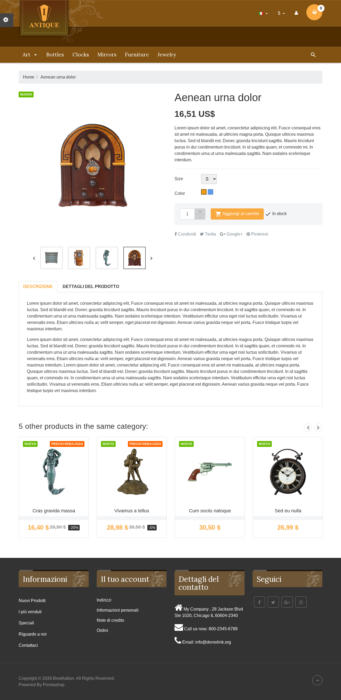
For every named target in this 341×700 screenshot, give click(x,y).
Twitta (210, 234)
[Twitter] (273, 602)
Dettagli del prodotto (91, 286)
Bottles (55, 54)
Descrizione (38, 286)
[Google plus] (287, 602)
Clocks (80, 54)
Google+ (234, 234)
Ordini (102, 630)
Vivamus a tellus (131, 510)
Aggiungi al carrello (237, 214)
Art (27, 54)
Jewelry (166, 54)
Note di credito (110, 620)
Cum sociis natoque (210, 510)
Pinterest (259, 234)
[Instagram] (301, 602)
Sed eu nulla (288, 510)
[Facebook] (259, 602)
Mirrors (107, 54)
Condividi (186, 234)
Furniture (137, 54)
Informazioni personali (118, 610)
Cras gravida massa (54, 510)
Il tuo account (125, 579)
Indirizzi (104, 600)
